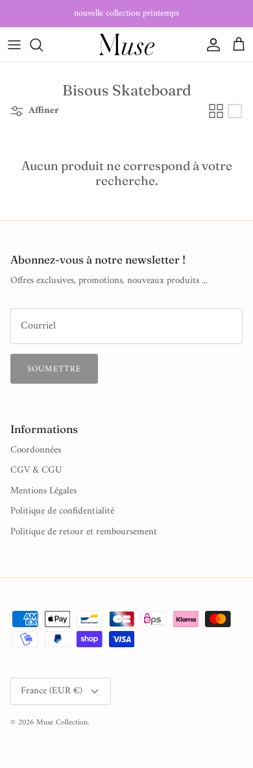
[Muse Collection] (126, 44)
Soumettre (54, 369)
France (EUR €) (51, 691)
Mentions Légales (43, 491)
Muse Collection (62, 723)
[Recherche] (43, 45)
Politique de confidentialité (62, 511)
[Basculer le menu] (14, 45)
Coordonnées (35, 450)
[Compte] (210, 45)
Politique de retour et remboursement (83, 532)
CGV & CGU (36, 470)
